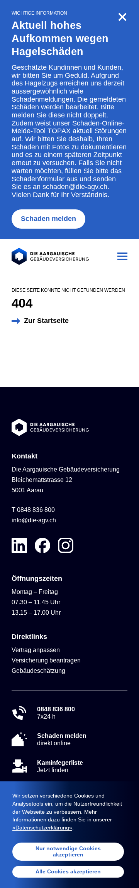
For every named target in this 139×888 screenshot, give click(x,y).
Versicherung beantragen (46, 660)
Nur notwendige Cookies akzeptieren (68, 851)
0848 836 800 (36, 510)
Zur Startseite (46, 320)
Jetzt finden (60, 766)
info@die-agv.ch (34, 520)
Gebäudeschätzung (38, 670)
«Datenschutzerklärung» (42, 827)
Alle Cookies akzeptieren (68, 871)
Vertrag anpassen (36, 650)
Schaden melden (48, 218)
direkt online (61, 739)
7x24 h (56, 713)
